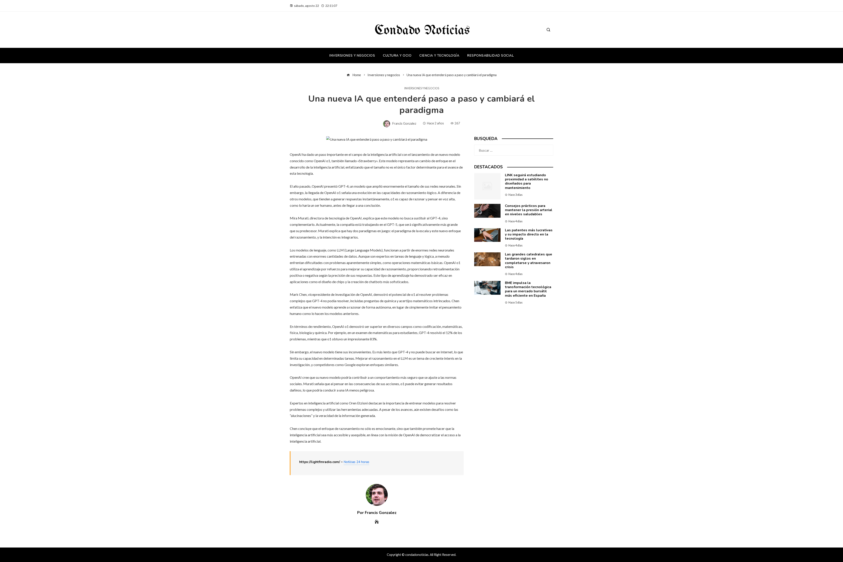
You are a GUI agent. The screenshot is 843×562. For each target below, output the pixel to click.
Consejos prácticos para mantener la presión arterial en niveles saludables (528, 210)
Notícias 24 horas (356, 462)
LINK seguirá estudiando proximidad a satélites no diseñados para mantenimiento (526, 181)
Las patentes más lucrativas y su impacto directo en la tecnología (529, 234)
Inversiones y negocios (421, 88)
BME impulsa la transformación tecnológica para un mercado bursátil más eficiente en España (528, 289)
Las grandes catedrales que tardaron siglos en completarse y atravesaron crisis (528, 260)
